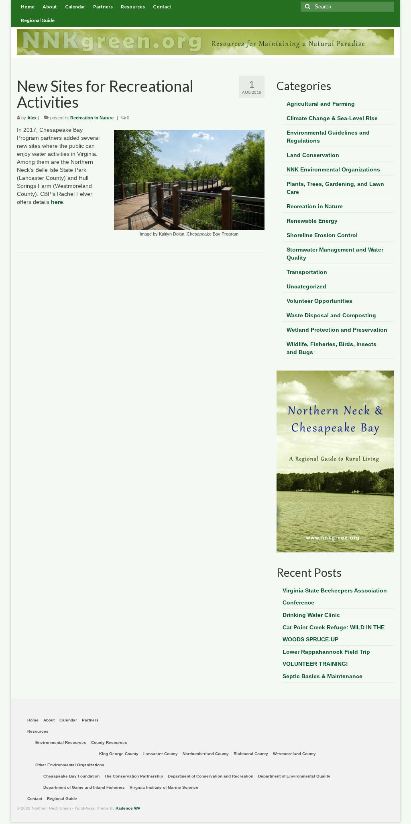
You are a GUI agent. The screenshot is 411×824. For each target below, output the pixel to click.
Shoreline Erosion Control (322, 235)
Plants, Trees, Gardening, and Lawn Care (335, 188)
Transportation (307, 272)
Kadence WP (128, 808)
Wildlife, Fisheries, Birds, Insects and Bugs (331, 348)
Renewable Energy (312, 221)
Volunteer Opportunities (319, 301)
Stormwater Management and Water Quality (335, 253)
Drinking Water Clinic (311, 615)
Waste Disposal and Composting (331, 315)
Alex (32, 117)
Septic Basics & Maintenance (322, 676)
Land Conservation (313, 155)
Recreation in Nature (92, 117)
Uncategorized (306, 286)
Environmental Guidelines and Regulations (328, 136)
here (57, 202)
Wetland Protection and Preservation (337, 329)
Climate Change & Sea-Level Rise (332, 118)
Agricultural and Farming (321, 104)
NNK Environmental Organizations (333, 169)
